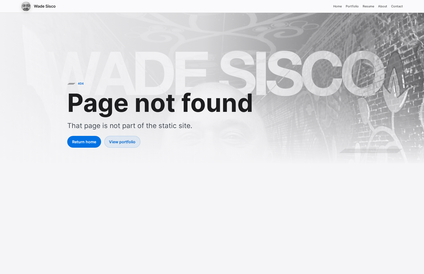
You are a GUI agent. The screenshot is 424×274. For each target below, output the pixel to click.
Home (337, 6)
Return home (84, 141)
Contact (397, 6)
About (382, 6)
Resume (368, 6)
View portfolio (122, 141)
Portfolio (352, 6)
